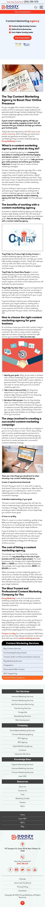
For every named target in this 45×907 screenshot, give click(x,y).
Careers (22, 802)
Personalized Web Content (14, 669)
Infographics (8, 665)
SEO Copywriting (10, 673)
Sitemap (22, 879)
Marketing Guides (23, 798)
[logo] (10, 7)
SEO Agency (22, 742)
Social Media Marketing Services (22, 730)
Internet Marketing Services (22, 696)
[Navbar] (41, 7)
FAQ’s (22, 806)
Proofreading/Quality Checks (15, 653)
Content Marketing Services (22, 700)
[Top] (22, 903)
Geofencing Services (22, 708)
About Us (22, 787)
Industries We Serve (22, 754)
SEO (29, 132)
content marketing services (28, 638)
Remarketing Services (22, 716)
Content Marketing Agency (14, 678)
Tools (22, 794)
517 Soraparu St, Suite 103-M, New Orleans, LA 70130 (22, 849)
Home (22, 815)
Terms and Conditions (22, 883)
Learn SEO (23, 776)
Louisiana (22, 750)
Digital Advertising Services (22, 764)
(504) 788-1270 (31, 2)
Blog (22, 826)
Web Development (22, 720)
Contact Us (22, 791)
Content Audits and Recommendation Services (22, 657)
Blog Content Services (12, 648)
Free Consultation (23, 12)
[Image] (22, 837)
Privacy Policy (22, 887)
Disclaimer (22, 891)
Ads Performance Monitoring (23, 704)
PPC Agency (22, 738)
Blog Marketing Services (13, 661)
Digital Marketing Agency (22, 746)
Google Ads (22, 712)
